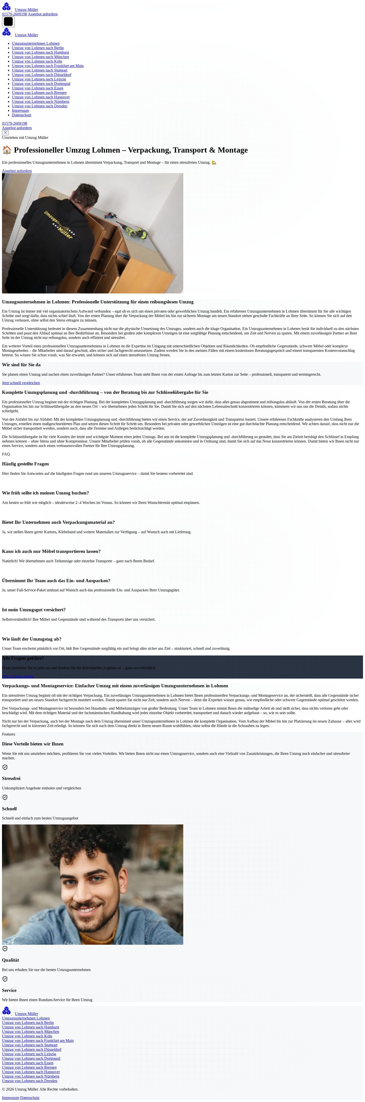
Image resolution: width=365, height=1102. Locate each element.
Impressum (20, 110)
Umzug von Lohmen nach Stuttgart (39, 70)
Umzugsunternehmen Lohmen (36, 43)
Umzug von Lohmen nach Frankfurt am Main (48, 66)
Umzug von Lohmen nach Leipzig (39, 79)
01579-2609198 (14, 14)
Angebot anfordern (43, 14)
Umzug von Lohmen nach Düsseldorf (41, 75)
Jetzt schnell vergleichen (21, 383)
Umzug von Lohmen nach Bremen (39, 92)
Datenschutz (21, 115)
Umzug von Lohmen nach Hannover (41, 97)
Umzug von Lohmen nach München (40, 57)
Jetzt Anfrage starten (18, 676)
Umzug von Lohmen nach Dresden (39, 106)
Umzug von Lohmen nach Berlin (38, 48)
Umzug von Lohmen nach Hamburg (40, 52)
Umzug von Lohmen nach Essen (37, 88)
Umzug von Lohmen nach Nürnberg (40, 101)
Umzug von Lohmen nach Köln (37, 61)
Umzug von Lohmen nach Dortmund (41, 84)
